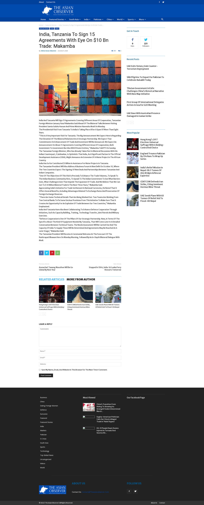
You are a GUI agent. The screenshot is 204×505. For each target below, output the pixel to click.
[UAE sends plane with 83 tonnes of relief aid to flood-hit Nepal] (108, 294)
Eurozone (43, 414)
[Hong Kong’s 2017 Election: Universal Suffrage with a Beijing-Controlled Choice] (52, 294)
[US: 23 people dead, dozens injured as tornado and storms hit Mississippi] (89, 431)
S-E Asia (43, 439)
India (86, 19)
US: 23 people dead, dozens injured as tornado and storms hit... (108, 430)
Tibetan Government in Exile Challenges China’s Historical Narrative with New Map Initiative (145, 91)
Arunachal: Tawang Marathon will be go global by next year (56, 268)
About (41, 2)
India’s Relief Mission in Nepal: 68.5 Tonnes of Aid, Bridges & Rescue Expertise (151, 171)
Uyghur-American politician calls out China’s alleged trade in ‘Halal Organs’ (108, 419)
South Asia (74, 19)
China (109, 19)
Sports (131, 19)
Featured (43, 418)
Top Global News (46, 455)
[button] (162, 20)
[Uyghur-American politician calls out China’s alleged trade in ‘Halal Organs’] (89, 420)
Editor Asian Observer (48, 51)
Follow (146, 38)
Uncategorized (45, 459)
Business (43, 397)
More (141, 19)
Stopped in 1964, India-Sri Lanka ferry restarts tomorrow (105, 268)
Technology (44, 451)
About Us (154, 503)
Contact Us (50, 2)
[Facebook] (159, 2)
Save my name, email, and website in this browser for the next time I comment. (74, 370)
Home (43, 19)
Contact (162, 503)
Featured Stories (56, 19)
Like (132, 38)
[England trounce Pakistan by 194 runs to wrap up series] (133, 158)
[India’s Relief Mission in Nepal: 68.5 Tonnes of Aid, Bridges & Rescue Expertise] (133, 172)
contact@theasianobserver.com (95, 492)
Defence (43, 410)
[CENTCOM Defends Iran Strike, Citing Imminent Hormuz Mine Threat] (80, 294)
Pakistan (97, 19)
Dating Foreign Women (49, 406)
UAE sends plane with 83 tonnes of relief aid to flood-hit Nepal (152, 198)
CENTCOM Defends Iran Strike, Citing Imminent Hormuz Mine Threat (78, 307)
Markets (43, 430)
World (119, 19)
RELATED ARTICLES (51, 279)
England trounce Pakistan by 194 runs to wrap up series (152, 156)
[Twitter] (163, 2)
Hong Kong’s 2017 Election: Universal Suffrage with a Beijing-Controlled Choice (52, 307)
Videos (42, 463)
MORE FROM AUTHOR (81, 279)
